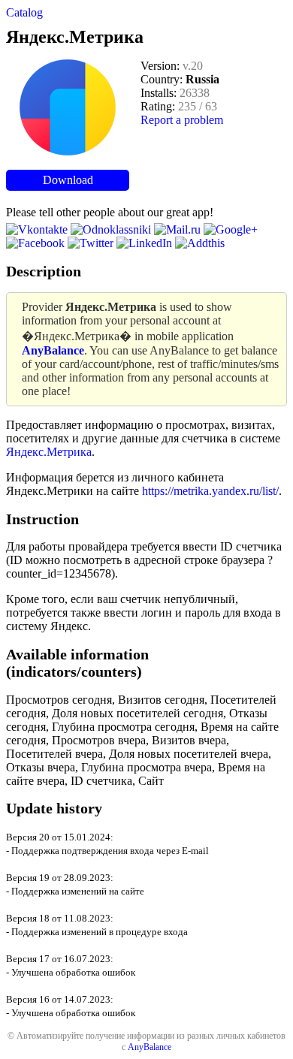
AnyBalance (149, 1047)
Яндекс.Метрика (49, 451)
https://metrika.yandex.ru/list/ (210, 490)
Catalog (24, 12)
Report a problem (181, 119)
